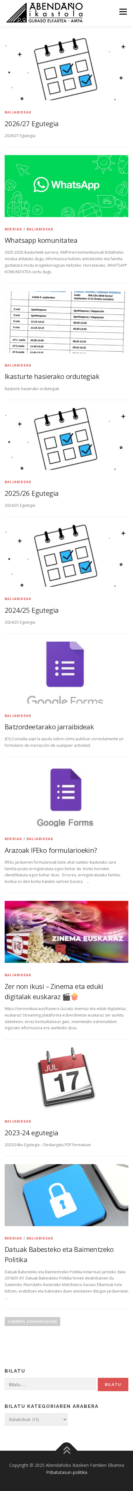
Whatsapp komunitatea (41, 240)
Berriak (13, 229)
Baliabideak (18, 112)
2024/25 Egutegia (31, 610)
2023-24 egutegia (31, 1132)
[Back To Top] (67, 1451)
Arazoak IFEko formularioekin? (51, 850)
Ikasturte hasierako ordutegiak (52, 376)
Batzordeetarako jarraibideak (49, 726)
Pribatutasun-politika (66, 1472)
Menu (123, 11)
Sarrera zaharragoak (32, 1321)
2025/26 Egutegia (31, 493)
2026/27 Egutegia (31, 123)
